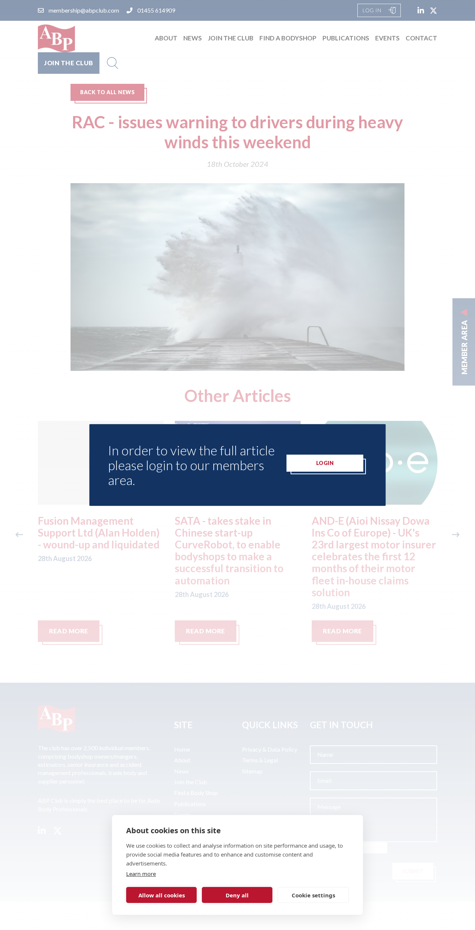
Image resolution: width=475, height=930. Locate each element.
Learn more (141, 873)
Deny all (237, 895)
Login (325, 463)
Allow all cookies (161, 895)
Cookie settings (313, 895)
